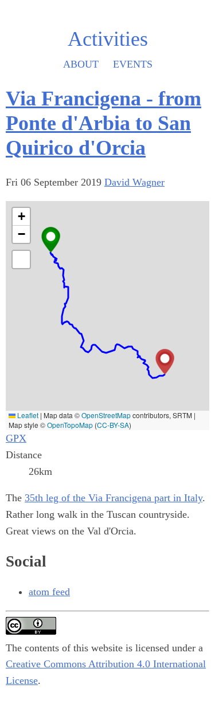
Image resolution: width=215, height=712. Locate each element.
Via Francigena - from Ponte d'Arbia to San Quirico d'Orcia (103, 123)
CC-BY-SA (113, 425)
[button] (50, 240)
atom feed (49, 591)
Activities (108, 38)
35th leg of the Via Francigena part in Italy (113, 497)
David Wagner (134, 182)
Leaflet (26, 415)
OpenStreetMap (106, 415)
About (81, 64)
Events (133, 64)
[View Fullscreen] (21, 259)
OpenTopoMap (70, 425)
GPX (16, 438)
